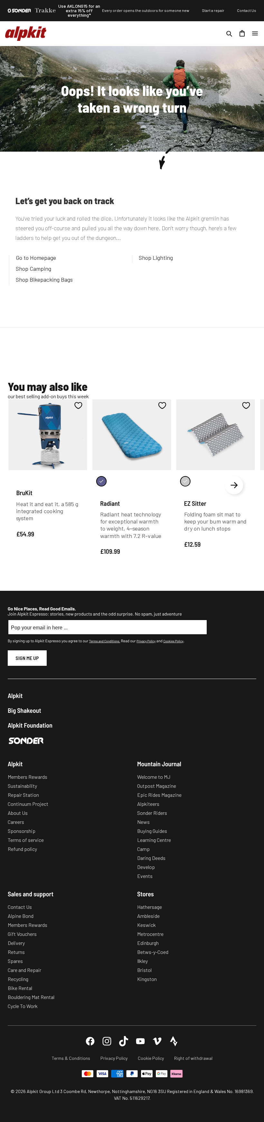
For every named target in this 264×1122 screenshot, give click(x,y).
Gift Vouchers (22, 934)
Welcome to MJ (153, 777)
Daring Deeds (151, 858)
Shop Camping (33, 268)
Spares (15, 961)
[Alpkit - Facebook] (90, 1041)
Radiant (110, 503)
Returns (16, 952)
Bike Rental (20, 988)
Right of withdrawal (193, 1058)
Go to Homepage (36, 257)
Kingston (147, 979)
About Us (18, 813)
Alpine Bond (20, 916)
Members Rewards (27, 777)
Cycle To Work (23, 1006)
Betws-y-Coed (152, 952)
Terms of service (26, 840)
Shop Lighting (156, 257)
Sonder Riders (152, 813)
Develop (146, 867)
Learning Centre (154, 840)
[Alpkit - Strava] (174, 1041)
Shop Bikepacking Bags (44, 279)
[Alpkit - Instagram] (107, 1041)
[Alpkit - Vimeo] (157, 1041)
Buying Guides (152, 831)
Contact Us (246, 10)
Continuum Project (28, 804)
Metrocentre (150, 934)
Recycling (18, 979)
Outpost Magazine (156, 786)
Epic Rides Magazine (159, 795)
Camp (143, 849)
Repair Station (23, 795)
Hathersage (149, 907)
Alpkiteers (148, 804)
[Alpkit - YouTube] (140, 1041)
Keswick (146, 925)
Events (145, 876)
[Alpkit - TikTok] (123, 1041)
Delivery (16, 943)
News (143, 822)
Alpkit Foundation (30, 725)
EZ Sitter (195, 503)
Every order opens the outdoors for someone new (145, 10)
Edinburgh (148, 943)
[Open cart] (242, 33)
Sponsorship (21, 831)
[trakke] (45, 10)
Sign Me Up (27, 658)
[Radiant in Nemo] (101, 481)
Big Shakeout (24, 710)
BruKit (24, 493)
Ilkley (142, 961)
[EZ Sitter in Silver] (185, 481)
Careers (16, 822)
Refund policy (22, 849)
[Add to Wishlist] (78, 405)
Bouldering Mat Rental (31, 997)
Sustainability (22, 786)
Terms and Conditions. (104, 641)
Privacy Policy (146, 641)
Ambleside (148, 916)
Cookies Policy (173, 641)
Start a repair (213, 10)
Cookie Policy (151, 1058)
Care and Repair (24, 970)
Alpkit (15, 695)
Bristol (144, 970)
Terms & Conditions (71, 1058)
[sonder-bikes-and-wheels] (19, 11)
